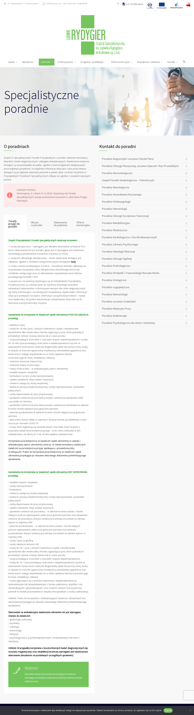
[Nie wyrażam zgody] (190, 710)
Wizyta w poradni (36, 224)
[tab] (15, 223)
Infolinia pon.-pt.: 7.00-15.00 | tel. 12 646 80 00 (66, 4)
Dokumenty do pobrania (60, 224)
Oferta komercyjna (83, 224)
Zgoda (168, 710)
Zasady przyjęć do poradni (14, 223)
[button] (184, 62)
